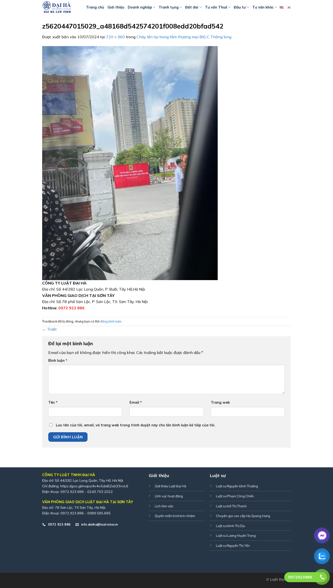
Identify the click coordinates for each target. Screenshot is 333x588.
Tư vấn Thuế (216, 7)
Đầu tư (240, 7)
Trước (49, 329)
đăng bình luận (110, 321)
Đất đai (191, 7)
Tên (53, 402)
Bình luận (57, 360)
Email (135, 402)
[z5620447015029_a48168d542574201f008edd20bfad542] (130, 162)
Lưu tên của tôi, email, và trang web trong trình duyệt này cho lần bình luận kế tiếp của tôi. (135, 425)
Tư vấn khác (263, 7)
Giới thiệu (116, 7)
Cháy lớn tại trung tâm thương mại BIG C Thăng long (184, 36)
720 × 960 (115, 36)
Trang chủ (95, 7)
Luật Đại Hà (280, 579)
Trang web (220, 402)
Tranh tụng (169, 7)
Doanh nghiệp (140, 7)
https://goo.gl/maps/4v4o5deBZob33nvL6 (94, 486)
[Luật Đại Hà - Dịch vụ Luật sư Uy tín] (60, 7)
